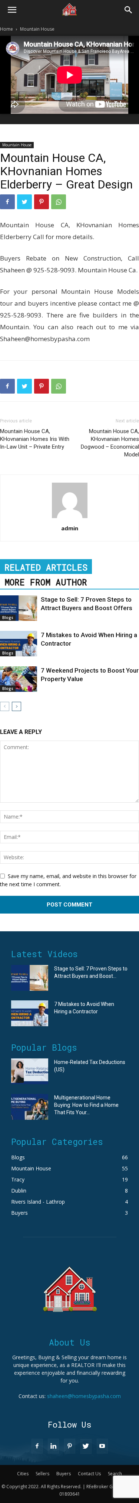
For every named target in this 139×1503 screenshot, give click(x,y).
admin (69, 528)
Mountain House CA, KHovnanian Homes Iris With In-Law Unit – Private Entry (34, 439)
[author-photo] (69, 517)
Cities (23, 1473)
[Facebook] (7, 201)
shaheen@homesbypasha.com (84, 1396)
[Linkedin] (53, 1446)
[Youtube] (102, 1446)
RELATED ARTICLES (45, 567)
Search (115, 1473)
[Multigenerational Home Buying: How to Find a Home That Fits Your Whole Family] (29, 1107)
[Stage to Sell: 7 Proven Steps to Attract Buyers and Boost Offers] (18, 608)
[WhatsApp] (58, 201)
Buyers (63, 1473)
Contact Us (89, 1473)
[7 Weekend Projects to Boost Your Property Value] (18, 679)
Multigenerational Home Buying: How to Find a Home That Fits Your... (86, 1105)
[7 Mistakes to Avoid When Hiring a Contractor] (18, 643)
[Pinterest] (41, 201)
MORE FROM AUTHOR (45, 582)
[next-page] (16, 706)
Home (6, 29)
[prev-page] (4, 706)
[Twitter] (24, 201)
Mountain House (37, 29)
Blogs (7, 617)
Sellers (42, 1473)
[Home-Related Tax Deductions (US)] (29, 1071)
